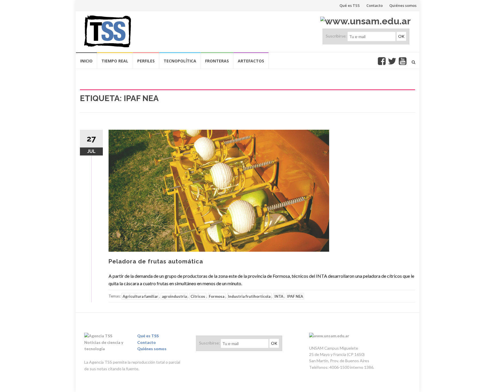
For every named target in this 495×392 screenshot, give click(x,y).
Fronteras (217, 61)
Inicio (86, 61)
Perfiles (146, 61)
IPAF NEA (295, 296)
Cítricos (197, 296)
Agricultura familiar (140, 296)
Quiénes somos (403, 5)
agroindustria (174, 296)
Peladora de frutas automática (156, 261)
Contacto (374, 5)
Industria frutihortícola (249, 296)
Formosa (216, 296)
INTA (278, 296)
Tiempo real (114, 61)
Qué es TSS (349, 5)
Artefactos (251, 61)
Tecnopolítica (180, 61)
